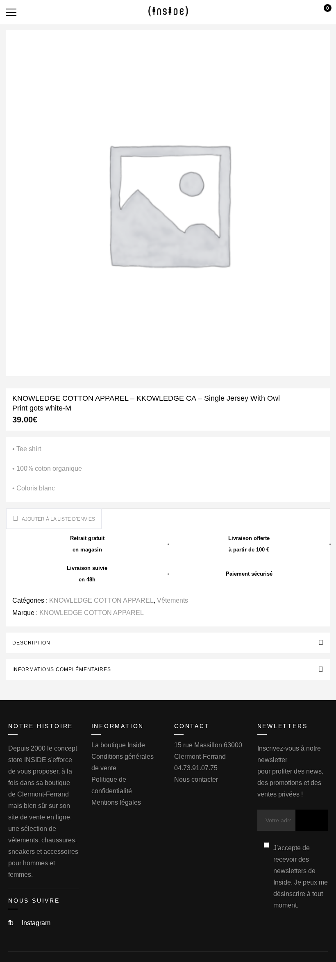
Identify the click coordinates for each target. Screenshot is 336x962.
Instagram (36, 922)
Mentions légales (116, 802)
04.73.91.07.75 (196, 768)
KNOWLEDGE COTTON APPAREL (101, 600)
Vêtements (172, 600)
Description (31, 643)
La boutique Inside (118, 745)
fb (11, 922)
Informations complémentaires (61, 669)
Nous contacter (196, 779)
